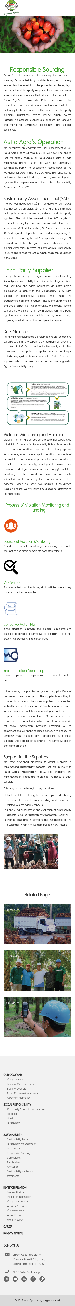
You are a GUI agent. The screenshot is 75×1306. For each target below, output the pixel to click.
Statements (13, 1176)
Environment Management (21, 1144)
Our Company (13, 1075)
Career (8, 1226)
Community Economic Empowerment (26, 1109)
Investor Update (15, 1192)
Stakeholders (14, 1157)
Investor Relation (15, 1187)
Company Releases (17, 1201)
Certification (13, 1162)
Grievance (12, 1166)
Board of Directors (16, 1088)
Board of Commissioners (20, 1084)
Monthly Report (15, 1219)
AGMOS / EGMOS (17, 1206)
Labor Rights (13, 1148)
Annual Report (14, 1215)
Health (10, 1118)
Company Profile (16, 1079)
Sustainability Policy (17, 1139)
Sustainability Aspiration (20, 1171)
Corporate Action (16, 1210)
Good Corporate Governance (22, 1093)
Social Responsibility (17, 1104)
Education (12, 1114)
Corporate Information (19, 1097)
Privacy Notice (13, 1233)
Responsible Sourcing (18, 1153)
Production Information (19, 1197)
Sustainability (13, 1134)
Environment (13, 1123)
